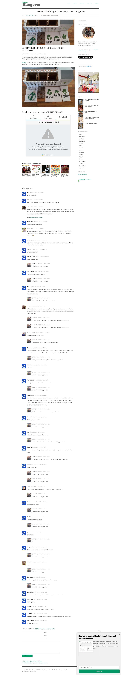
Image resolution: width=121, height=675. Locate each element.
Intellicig (24, 62)
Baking (80, 134)
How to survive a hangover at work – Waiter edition (45, 175)
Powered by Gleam (49, 155)
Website (45, 639)
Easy (80, 145)
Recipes (75, 3)
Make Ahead (82, 152)
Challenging (82, 141)
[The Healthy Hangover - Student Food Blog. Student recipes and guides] (31, 4)
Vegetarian (81, 168)
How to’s (89, 3)
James (31, 53)
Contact (97, 3)
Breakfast (81, 139)
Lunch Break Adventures (36, 217)
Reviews (82, 3)
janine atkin (30, 464)
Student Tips (82, 165)
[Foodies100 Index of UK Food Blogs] (84, 180)
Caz (28, 206)
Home (69, 3)
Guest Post (81, 148)
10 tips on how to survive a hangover (26, 175)
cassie (28, 228)
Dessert (81, 143)
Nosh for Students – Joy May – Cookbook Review (55, 175)
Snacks (81, 163)
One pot (81, 154)
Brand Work (82, 136)
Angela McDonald (31, 332)
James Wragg (33, 671)
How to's (36, 53)
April (33, 15)
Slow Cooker (82, 161)
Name (45, 632)
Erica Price (29, 562)
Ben (28, 199)
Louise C (29, 306)
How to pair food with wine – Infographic (35, 175)
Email (45, 635)
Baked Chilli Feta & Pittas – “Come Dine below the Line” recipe (34, 663)
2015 (30, 15)
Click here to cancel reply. (47, 629)
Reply (42, 192)
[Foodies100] (81, 181)
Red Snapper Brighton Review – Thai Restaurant (65, 175)
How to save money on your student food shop (32, 661)
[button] (99, 637)
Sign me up (99, 671)
